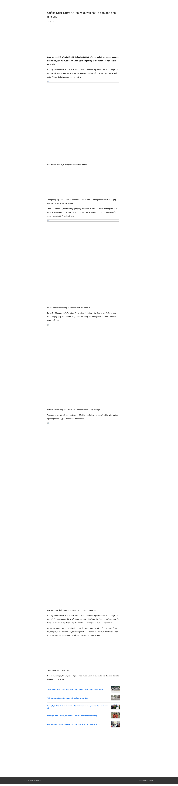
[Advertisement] (83, 40)
